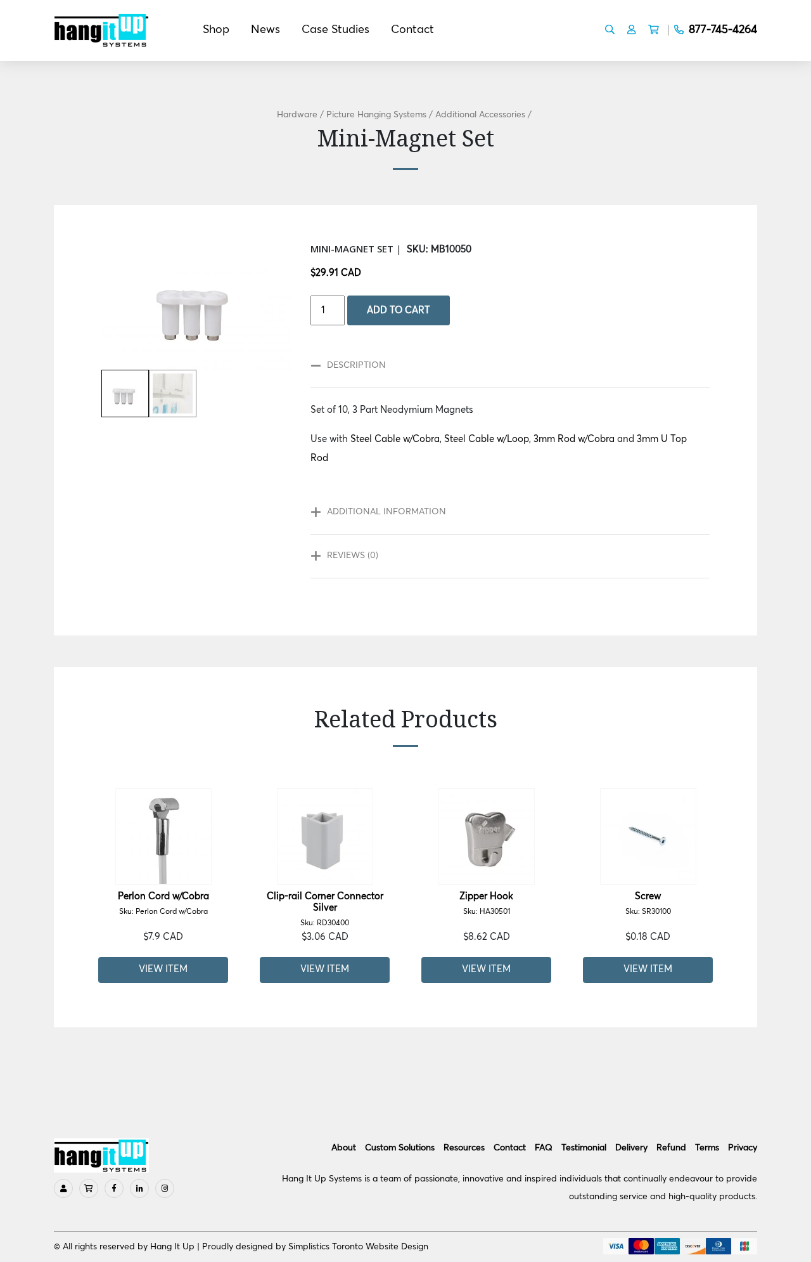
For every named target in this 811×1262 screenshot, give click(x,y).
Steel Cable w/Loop (486, 439)
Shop (216, 30)
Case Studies (335, 30)
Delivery (631, 1147)
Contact (412, 30)
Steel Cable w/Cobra (395, 439)
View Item (163, 969)
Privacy (742, 1147)
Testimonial (583, 1147)
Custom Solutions (400, 1147)
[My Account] (63, 1188)
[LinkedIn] (139, 1188)
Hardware (297, 114)
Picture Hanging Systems (376, 114)
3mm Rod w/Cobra (574, 439)
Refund (671, 1147)
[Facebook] (114, 1188)
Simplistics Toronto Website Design (358, 1246)
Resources (464, 1147)
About (343, 1147)
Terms (707, 1147)
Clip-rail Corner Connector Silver (325, 909)
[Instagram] (164, 1188)
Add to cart (398, 310)
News (265, 30)
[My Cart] (88, 1188)
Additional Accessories (480, 114)
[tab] (503, 366)
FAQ (543, 1147)
